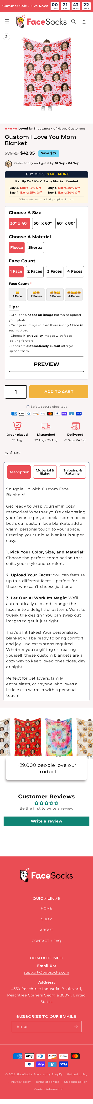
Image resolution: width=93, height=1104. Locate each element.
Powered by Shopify (48, 1074)
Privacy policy (21, 1081)
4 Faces (75, 271)
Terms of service (47, 1081)
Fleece (16, 247)
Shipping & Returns (72, 472)
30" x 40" (19, 223)
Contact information (48, 1089)
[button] (7, 21)
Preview (46, 364)
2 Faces (34, 271)
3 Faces (54, 271)
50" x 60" (43, 223)
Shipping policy (75, 1081)
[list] (46, 77)
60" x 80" (66, 223)
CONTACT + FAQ (46, 941)
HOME (46, 908)
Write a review (46, 821)
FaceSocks (24, 1074)
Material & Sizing (45, 472)
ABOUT (46, 930)
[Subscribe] (76, 1026)
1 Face (16, 271)
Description (19, 472)
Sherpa (35, 247)
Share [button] (15, 452)
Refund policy (77, 1074)
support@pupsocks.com (46, 972)
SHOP (46, 919)
